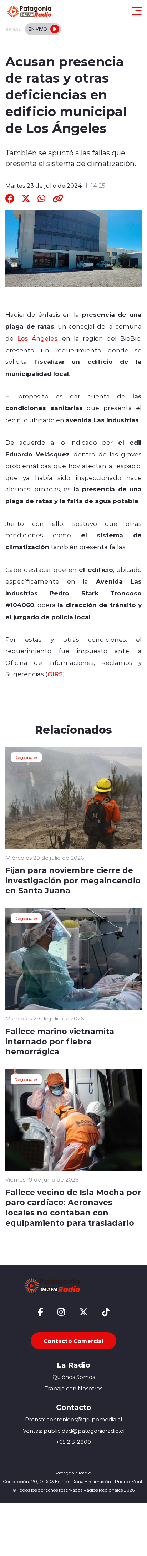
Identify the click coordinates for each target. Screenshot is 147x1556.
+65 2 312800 (73, 1441)
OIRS (55, 674)
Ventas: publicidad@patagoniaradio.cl (74, 1430)
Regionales (26, 757)
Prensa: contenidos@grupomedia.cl (73, 1419)
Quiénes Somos (73, 1377)
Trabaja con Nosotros (73, 1388)
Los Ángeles (37, 338)
